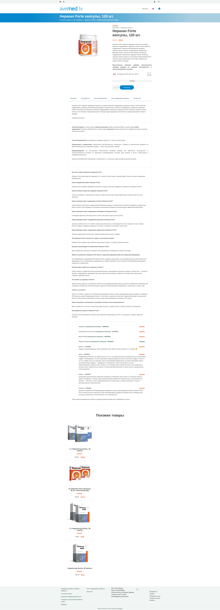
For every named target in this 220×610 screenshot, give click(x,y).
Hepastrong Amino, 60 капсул (80, 568)
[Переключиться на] (153, 8)
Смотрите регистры (78, 118)
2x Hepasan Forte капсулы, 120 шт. (128, 74)
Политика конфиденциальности (71, 596)
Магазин (145, 8)
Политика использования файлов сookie (71, 600)
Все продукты (78, 20)
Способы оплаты (66, 593)
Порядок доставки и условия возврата (70, 589)
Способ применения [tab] (100, 98)
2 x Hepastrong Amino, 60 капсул (79, 529)
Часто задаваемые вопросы (96, 588)
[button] (159, 8)
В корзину (126, 87)
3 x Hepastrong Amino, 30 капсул (79, 450)
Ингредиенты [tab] (85, 98)
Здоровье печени (90, 20)
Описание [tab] (73, 98)
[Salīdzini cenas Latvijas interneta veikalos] (155, 598)
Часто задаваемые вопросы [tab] (120, 98)
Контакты (90, 591)
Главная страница (65, 20)
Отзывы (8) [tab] (137, 98)
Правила (64, 604)
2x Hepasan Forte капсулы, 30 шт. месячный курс (80, 489)
